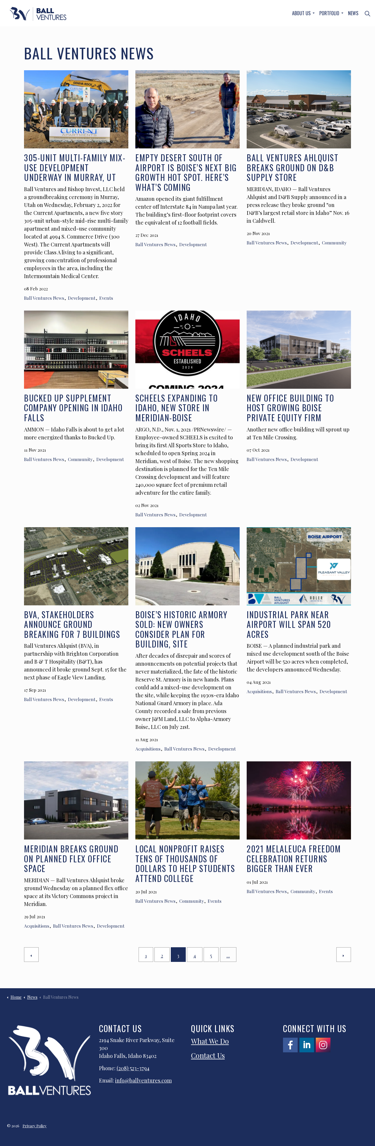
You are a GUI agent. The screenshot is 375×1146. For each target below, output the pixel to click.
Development (82, 298)
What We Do (210, 1041)
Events (106, 298)
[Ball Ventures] (38, 14)
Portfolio (329, 13)
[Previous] (31, 954)
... (228, 955)
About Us (301, 13)
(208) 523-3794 (133, 1068)
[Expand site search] (367, 13)
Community (334, 242)
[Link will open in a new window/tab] (290, 1045)
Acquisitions (148, 749)
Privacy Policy (35, 1125)
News (353, 13)
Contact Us (208, 1055)
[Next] (343, 954)
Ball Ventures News (44, 298)
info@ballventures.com (143, 1080)
